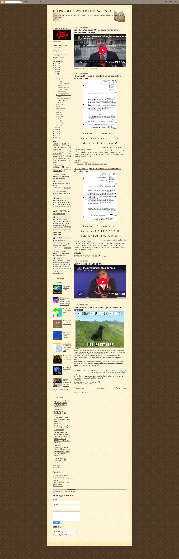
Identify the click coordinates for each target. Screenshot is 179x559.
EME (64, 143)
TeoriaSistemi (62, 147)
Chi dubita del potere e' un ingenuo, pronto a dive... (63, 100)
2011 (56, 133)
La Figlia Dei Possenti (59, 477)
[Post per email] (99, 68)
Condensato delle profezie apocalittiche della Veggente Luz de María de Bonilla (65, 301)
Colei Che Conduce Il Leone (61, 475)
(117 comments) (62, 404)
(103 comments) (62, 434)
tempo (66, 169)
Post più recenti (79, 388)
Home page (100, 388)
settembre (59, 108)
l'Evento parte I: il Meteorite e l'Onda (67, 310)
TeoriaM (68, 146)
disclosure (56, 156)
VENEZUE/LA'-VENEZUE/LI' (58, 233)
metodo (55, 162)
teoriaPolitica (57, 171)
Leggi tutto (77, 160)
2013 (56, 129)
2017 (56, 69)
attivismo (57, 150)
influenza (60, 158)
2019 (56, 65)
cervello (69, 150)
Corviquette (56, 55)
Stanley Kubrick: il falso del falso (89, 264)
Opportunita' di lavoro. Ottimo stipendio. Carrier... (62, 79)
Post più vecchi (121, 388)
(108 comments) (62, 428)
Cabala (55, 144)
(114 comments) (60, 412)
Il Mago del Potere (58, 486)
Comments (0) (92, 162)
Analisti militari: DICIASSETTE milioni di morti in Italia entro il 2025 (67, 347)
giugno (58, 114)
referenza (68, 167)
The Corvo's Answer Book (60, 54)
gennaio (58, 125)
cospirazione (57, 154)
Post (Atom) (84, 392)
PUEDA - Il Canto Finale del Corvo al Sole (61, 177)
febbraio (58, 123)
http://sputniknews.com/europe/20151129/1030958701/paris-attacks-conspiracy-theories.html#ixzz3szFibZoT (103, 371)
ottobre (58, 106)
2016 (56, 71)
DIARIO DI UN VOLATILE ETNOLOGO (82, 11)
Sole (54, 146)
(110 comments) (62, 420)
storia (58, 169)
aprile (58, 118)
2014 (56, 127)
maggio (58, 116)
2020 (56, 63)
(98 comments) (62, 447)
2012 (56, 131)
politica (56, 167)
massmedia (62, 160)
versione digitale (57, 47)
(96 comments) (62, 453)
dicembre (59, 76)
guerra (68, 156)
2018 (56, 67)
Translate (69, 535)
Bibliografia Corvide (58, 57)
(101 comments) (62, 440)
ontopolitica (58, 164)
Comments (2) (92, 382)
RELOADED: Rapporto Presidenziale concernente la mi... (62, 85)
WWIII (105, 164)
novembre (59, 104)
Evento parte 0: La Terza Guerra (61, 194)
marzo (58, 121)
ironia (69, 158)
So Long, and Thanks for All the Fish (67, 369)
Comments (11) (93, 300)
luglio (58, 112)
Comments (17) (93, 68)
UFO (101, 164)
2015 (56, 74)
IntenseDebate (58, 273)
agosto (58, 110)
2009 (56, 137)
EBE (86, 164)
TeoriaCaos (61, 145)
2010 (56, 135)
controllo (61, 152)
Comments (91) (93, 255)
